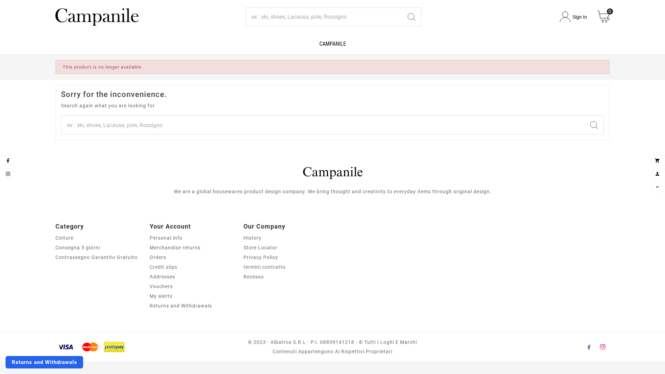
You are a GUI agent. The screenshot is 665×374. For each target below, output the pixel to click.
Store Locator (260, 247)
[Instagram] (602, 347)
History (252, 238)
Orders (158, 257)
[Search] (411, 17)
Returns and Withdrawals (181, 306)
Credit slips (163, 267)
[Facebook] (589, 347)
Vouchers (161, 286)
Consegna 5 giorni (77, 247)
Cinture (64, 238)
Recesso (253, 276)
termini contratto (264, 267)
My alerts (161, 296)
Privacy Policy (260, 257)
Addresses (162, 276)
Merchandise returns (175, 247)
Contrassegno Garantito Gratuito (96, 257)
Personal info (166, 238)
